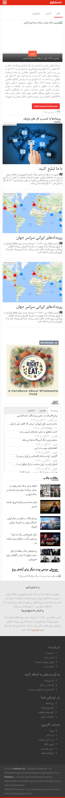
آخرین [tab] (48, 13)
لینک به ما (49, 666)
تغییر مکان (49, 744)
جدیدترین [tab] (31, 410)
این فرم (35, 630)
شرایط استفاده (47, 753)
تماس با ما (49, 657)
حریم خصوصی (47, 748)
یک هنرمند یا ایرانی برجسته (41, 689)
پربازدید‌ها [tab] (54, 410)
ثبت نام (50, 735)
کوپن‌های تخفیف (46, 712)
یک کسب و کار (47, 685)
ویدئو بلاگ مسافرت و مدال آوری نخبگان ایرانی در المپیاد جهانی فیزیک (22, 522)
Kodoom (8, 777)
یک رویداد (49, 680)
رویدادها (50, 703)
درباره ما (50, 653)
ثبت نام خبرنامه (46, 739)
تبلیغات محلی (47, 717)
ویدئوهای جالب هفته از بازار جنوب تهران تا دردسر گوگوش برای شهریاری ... (21, 555)
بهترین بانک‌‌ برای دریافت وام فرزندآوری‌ (41, 58)
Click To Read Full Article (46, 106)
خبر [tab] (58, 13)
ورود (52, 730)
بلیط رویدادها (47, 708)
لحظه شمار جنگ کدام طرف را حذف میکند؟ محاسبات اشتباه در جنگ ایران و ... (21, 490)
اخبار (55, 401)
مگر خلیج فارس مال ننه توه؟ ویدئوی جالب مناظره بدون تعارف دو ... (21, 538)
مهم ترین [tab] (43, 410)
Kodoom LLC (19, 768)
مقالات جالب (51, 477)
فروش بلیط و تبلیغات (44, 662)
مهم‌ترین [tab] (36, 13)
